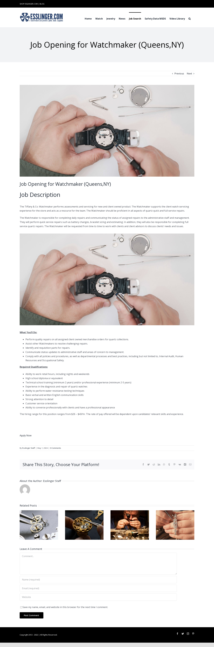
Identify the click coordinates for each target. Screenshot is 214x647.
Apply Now (25, 435)
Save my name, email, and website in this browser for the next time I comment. (65, 607)
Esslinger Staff (28, 448)
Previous (179, 73)
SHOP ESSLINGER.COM (29, 4)
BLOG (42, 4)
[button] (190, 18)
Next (189, 73)
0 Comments (55, 448)
